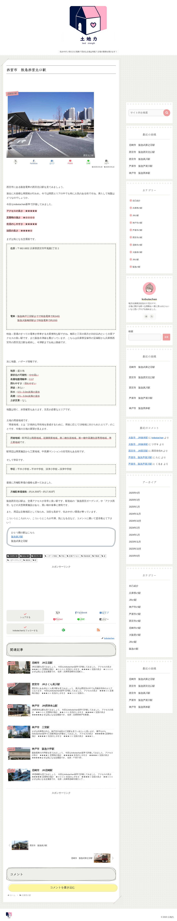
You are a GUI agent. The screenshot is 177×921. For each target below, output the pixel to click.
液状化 (27, 560)
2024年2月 (134, 527)
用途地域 (86, 556)
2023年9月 (134, 555)
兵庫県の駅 (14, 556)
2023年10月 (135, 548)
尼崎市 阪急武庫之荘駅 (142, 145)
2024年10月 (135, 520)
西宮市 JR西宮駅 (138, 451)
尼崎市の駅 (137, 245)
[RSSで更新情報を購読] (98, 630)
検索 (130, 331)
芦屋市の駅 (137, 230)
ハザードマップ (15, 560)
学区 (63, 556)
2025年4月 (134, 493)
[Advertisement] (61, 82)
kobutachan (149, 299)
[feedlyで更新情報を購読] (63, 630)
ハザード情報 (52, 556)
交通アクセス (74, 556)
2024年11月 (135, 514)
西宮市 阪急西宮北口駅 (142, 152)
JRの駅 (136, 215)
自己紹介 (136, 201)
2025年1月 (134, 506)
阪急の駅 (25, 556)
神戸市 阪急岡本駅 (139, 173)
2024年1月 (134, 534)
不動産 (96, 556)
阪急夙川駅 (17, 536)
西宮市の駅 (37, 556)
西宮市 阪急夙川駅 (139, 159)
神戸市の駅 (137, 223)
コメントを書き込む (62, 887)
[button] (106, 162)
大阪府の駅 (137, 252)
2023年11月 (135, 541)
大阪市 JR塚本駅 (138, 437)
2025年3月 (134, 499)
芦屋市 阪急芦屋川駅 (141, 166)
